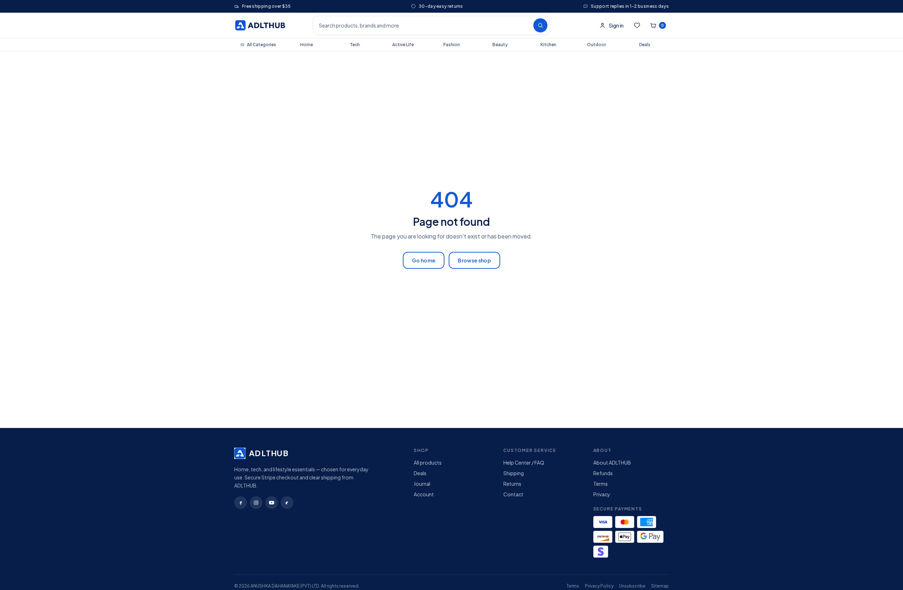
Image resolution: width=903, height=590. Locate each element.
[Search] (540, 25)
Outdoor (596, 44)
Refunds (603, 473)
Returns (512, 483)
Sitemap (660, 586)
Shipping (513, 473)
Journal (422, 483)
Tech (355, 44)
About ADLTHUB (612, 462)
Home (306, 44)
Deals (644, 44)
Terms (600, 483)
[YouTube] (271, 502)
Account (424, 494)
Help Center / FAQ (523, 462)
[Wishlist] (637, 25)
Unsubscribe (632, 586)
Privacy (601, 494)
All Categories (261, 44)
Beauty (500, 44)
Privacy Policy (599, 586)
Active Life (403, 44)
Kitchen (548, 44)
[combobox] (422, 25)
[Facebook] (240, 502)
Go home (423, 260)
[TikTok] (287, 502)
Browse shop (474, 260)
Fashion (451, 44)
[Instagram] (256, 502)
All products (428, 462)
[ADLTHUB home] (260, 25)
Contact (513, 494)
